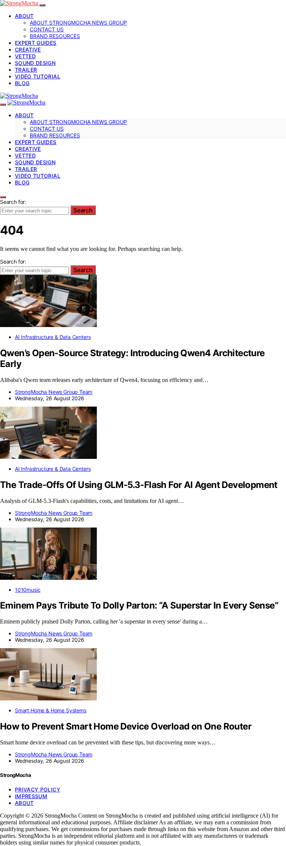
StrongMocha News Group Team (53, 392)
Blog (22, 83)
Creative (28, 49)
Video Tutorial (37, 76)
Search (83, 210)
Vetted (25, 56)
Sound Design (35, 63)
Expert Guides (36, 43)
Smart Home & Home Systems (50, 710)
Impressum (31, 796)
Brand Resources (55, 36)
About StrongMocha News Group (78, 22)
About (24, 16)
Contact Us (47, 29)
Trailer (26, 69)
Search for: (13, 202)
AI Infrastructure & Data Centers (52, 337)
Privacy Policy (37, 789)
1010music (27, 590)
